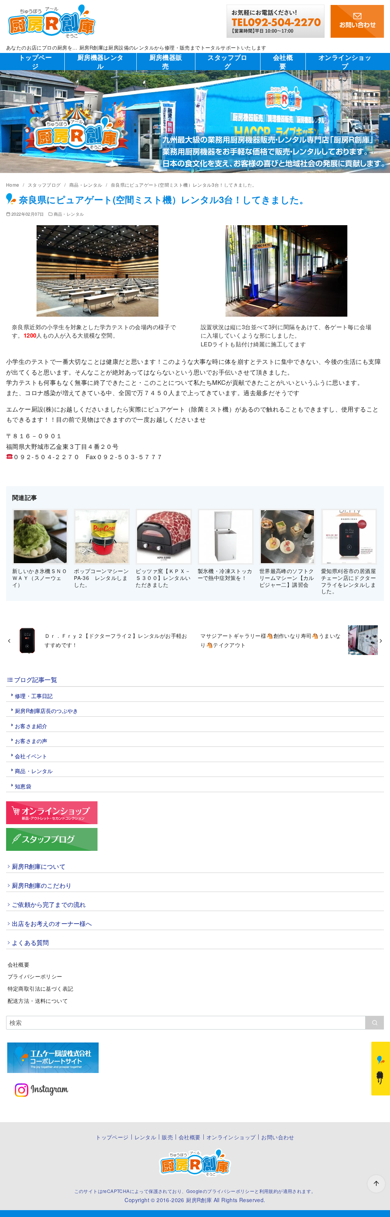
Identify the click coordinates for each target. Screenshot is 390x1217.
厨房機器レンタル (100, 61)
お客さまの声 (31, 741)
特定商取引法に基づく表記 (41, 988)
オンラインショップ (344, 61)
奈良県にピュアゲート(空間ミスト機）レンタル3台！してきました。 (184, 184)
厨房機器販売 (165, 61)
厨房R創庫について (38, 866)
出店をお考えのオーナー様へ (52, 923)
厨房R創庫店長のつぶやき (46, 710)
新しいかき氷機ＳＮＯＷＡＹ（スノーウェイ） (39, 577)
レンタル (145, 1137)
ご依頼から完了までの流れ (49, 904)
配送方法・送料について (38, 1000)
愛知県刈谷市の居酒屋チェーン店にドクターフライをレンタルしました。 (348, 581)
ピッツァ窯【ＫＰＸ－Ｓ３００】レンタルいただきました (163, 577)
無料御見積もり (380, 1073)
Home (13, 184)
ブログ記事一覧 (35, 679)
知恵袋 (23, 786)
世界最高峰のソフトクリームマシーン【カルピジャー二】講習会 (286, 577)
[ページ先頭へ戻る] (376, 1184)
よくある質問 (30, 942)
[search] (374, 1023)
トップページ (35, 61)
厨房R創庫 (199, 1200)
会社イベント (31, 756)
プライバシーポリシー (35, 976)
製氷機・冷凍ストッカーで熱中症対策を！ (225, 574)
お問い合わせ (277, 1137)
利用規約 (268, 1191)
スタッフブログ (227, 61)
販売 (167, 1137)
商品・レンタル (86, 184)
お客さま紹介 (31, 726)
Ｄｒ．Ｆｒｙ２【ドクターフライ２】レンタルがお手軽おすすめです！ (116, 640)
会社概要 (283, 61)
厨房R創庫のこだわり (42, 885)
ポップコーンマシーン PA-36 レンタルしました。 (101, 577)
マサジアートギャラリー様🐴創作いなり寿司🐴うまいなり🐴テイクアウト (270, 640)
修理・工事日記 (34, 696)
